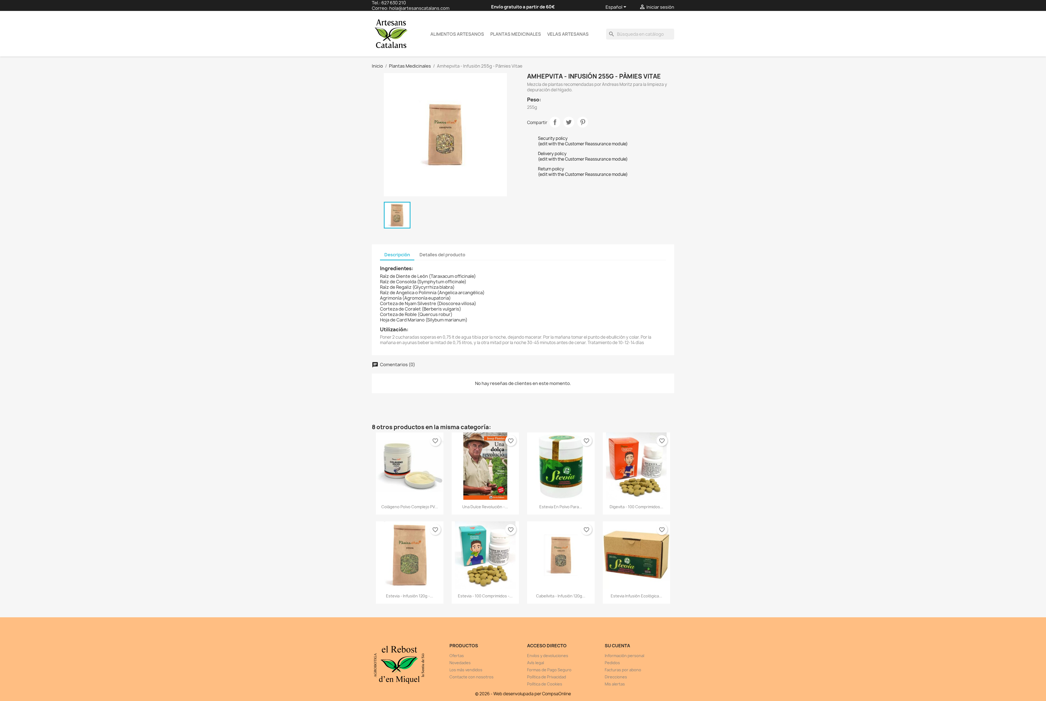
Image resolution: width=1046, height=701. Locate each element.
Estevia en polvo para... (560, 506)
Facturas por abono (623, 669)
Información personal (624, 655)
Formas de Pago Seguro (549, 669)
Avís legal (535, 662)
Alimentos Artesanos (457, 34)
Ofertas (456, 655)
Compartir (554, 122)
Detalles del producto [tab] (442, 255)
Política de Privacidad (546, 676)
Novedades (460, 662)
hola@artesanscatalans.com (419, 8)
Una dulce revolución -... (485, 506)
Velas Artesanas (568, 34)
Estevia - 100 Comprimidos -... (485, 595)
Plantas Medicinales (515, 34)
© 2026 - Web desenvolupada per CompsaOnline (523, 694)
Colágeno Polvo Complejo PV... (409, 506)
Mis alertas (615, 684)
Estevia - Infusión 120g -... (409, 595)
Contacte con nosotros (471, 676)
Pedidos (612, 662)
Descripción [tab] (397, 255)
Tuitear (568, 122)
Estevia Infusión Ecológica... (636, 595)
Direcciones (616, 676)
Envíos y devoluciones (547, 655)
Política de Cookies (544, 684)
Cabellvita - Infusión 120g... (560, 595)
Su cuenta (617, 646)
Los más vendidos (465, 669)
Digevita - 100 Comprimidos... (636, 506)
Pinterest (582, 122)
